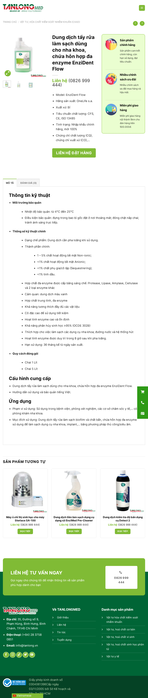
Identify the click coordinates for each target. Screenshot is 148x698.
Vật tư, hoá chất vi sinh (120, 636)
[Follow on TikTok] (19, 655)
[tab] (10, 183)
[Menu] (142, 8)
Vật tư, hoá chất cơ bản (120, 629)
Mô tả (10, 182)
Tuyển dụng (64, 639)
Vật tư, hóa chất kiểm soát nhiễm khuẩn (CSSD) (50, 21)
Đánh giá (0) (28, 182)
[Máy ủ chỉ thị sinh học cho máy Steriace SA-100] (25, 491)
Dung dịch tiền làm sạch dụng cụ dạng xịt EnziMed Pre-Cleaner (74, 519)
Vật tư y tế (112, 656)
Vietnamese (23, 695)
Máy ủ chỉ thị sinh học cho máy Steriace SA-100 (25, 519)
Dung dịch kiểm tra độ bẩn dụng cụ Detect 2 (123, 519)
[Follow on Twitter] (26, 655)
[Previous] (8, 55)
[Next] (40, 55)
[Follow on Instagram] (13, 655)
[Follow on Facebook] (6, 655)
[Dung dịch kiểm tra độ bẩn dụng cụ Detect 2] (122, 491)
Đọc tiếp (25, 531)
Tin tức (61, 632)
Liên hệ (61, 624)
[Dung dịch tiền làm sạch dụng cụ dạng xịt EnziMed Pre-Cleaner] (74, 491)
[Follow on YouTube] (32, 655)
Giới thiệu (63, 617)
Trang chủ (10, 21)
